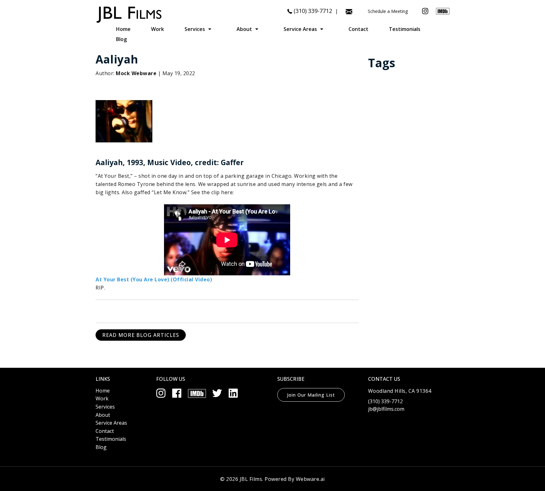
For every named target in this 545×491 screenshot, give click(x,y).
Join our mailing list (311, 395)
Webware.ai (310, 479)
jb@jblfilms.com (386, 408)
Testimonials (404, 29)
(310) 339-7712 (313, 11)
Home (123, 29)
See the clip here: (212, 192)
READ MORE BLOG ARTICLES (140, 335)
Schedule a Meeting (388, 11)
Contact (358, 29)
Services (195, 29)
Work (157, 29)
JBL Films (251, 479)
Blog (121, 39)
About (244, 29)
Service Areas (300, 29)
